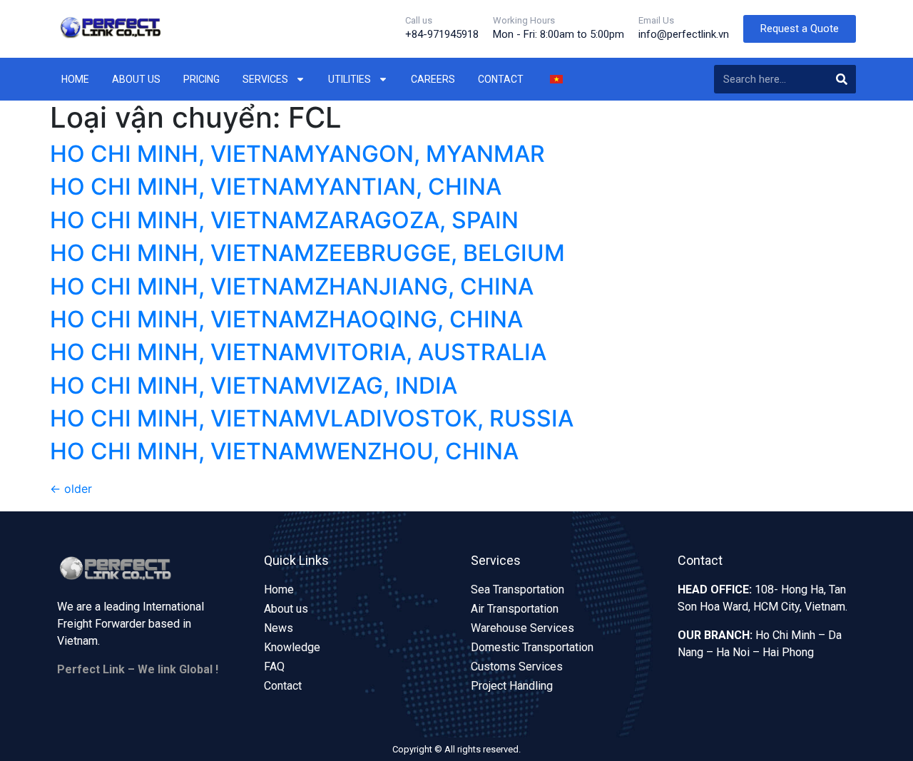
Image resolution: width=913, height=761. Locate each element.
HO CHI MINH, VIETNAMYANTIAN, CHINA (275, 186)
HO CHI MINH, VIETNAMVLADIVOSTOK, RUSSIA (311, 418)
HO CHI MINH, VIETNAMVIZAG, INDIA (253, 385)
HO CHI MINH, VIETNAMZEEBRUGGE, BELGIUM (307, 253)
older (71, 488)
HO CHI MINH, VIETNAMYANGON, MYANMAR (297, 154)
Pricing (201, 79)
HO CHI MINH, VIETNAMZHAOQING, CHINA (286, 319)
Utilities (349, 79)
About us (136, 79)
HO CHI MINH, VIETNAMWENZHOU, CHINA (284, 451)
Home (75, 79)
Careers (433, 79)
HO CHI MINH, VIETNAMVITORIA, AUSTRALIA (298, 352)
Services (265, 79)
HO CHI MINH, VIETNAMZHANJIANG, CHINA (292, 286)
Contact (501, 79)
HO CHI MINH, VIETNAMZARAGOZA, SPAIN (284, 220)
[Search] (841, 79)
